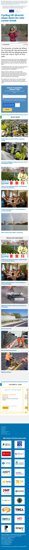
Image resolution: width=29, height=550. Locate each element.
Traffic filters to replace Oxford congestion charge (13, 139)
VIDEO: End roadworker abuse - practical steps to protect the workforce (14, 187)
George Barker (6, 44)
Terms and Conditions (5, 434)
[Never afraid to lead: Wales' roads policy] (14, 222)
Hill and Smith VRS (6, 329)
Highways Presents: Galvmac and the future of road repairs (13, 306)
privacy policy (22, 100)
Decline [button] (17, 11)
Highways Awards (5, 431)
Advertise (3, 430)
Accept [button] (11, 11)
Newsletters (3, 428)
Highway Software (6, 372)
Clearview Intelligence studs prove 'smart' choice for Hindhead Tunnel (14, 162)
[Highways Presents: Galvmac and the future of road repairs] (14, 295)
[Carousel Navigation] (25, 412)
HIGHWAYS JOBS (15, 385)
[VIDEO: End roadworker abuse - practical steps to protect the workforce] (14, 176)
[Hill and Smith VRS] (14, 318)
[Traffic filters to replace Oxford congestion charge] (14, 128)
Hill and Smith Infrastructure (8, 350)
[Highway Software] (14, 361)
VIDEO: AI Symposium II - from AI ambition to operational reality (13, 210)
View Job (5, 408)
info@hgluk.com (7, 544)
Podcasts (3, 429)
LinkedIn (11, 62)
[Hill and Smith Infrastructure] (14, 340)
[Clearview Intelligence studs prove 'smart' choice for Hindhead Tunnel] (14, 151)
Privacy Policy (16, 4)
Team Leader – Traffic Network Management (9, 395)
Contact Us (3, 426)
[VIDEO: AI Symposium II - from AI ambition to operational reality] (14, 199)
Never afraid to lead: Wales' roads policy (12, 232)
